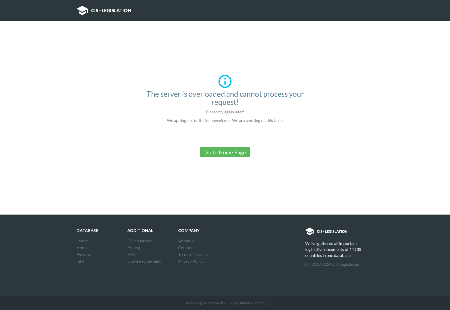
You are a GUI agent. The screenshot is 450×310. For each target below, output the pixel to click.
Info (80, 261)
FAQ (131, 254)
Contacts (186, 247)
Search (83, 240)
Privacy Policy (191, 261)
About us (186, 240)
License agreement (144, 261)
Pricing (133, 247)
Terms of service (193, 254)
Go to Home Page (225, 152)
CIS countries (139, 240)
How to (83, 254)
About (82, 247)
